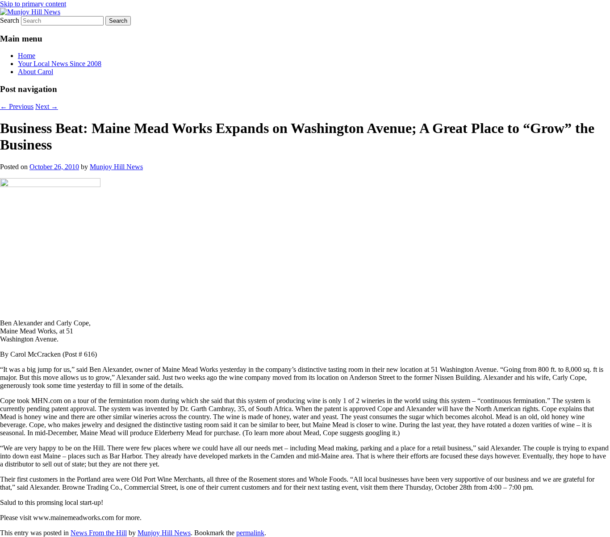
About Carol (35, 71)
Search (9, 20)
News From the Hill (99, 533)
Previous (16, 106)
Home (26, 55)
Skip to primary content (33, 4)
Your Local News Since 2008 (59, 63)
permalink (250, 533)
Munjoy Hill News (116, 167)
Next (46, 106)
